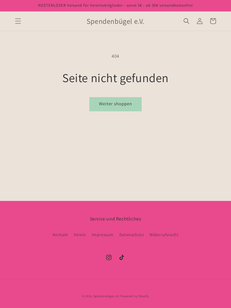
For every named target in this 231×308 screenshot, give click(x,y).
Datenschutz (131, 234)
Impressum (103, 234)
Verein (80, 234)
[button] (18, 21)
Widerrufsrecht (163, 234)
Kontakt (60, 234)
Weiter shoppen (115, 103)
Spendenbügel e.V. (107, 296)
